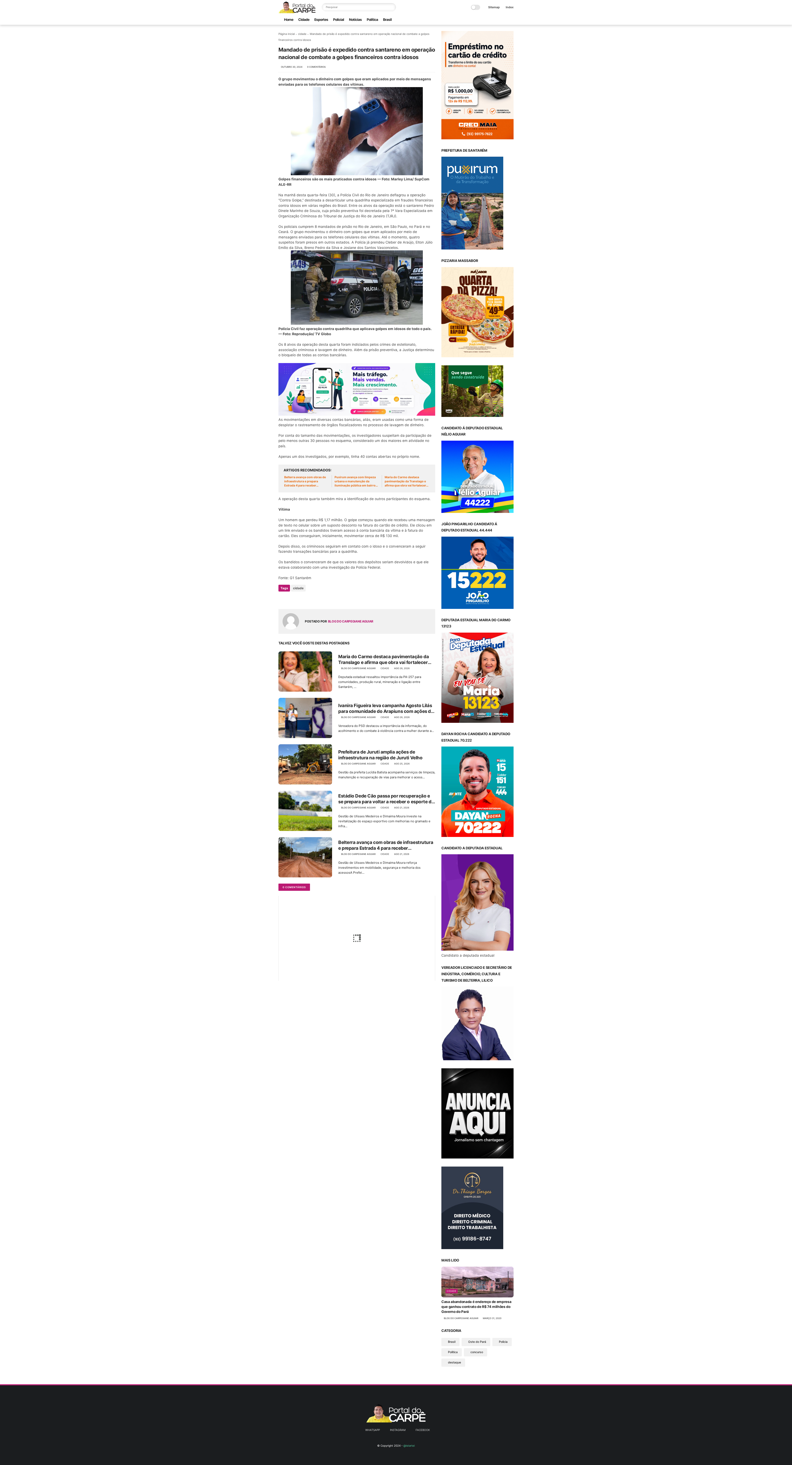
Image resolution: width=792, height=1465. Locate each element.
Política (372, 20)
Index (510, 7)
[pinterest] (306, 599)
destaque (454, 1362)
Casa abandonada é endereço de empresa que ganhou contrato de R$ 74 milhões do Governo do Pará (476, 1307)
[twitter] (290, 599)
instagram (397, 1430)
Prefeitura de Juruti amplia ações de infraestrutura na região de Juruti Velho (380, 755)
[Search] (392, 7)
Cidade (303, 20)
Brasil (387, 20)
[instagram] (504, 20)
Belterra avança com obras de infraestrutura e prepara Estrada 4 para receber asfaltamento (305, 481)
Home (288, 20)
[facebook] (511, 20)
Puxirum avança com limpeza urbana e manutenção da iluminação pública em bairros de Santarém (356, 481)
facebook (423, 1430)
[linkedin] (315, 599)
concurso (476, 1352)
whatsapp (372, 1430)
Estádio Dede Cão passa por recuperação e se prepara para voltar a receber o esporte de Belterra (386, 799)
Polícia (503, 1341)
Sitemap (494, 7)
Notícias (355, 20)
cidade (302, 34)
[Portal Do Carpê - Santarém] (297, 12)
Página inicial (286, 34)
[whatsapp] (498, 20)
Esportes (321, 20)
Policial (338, 20)
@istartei (409, 1445)
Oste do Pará (477, 1341)
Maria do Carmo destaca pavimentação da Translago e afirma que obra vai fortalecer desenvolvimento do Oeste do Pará (406, 481)
